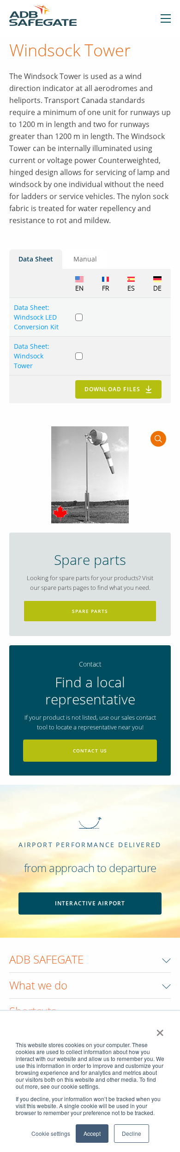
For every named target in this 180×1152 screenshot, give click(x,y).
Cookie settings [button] (50, 1133)
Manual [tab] (85, 259)
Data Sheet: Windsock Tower (31, 356)
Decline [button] (131, 1133)
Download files (112, 389)
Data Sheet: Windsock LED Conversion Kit (36, 317)
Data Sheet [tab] (35, 259)
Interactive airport (90, 903)
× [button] (160, 1029)
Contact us (90, 750)
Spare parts (90, 611)
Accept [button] (92, 1133)
